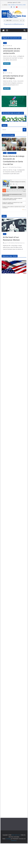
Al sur (5, 43)
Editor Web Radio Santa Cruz (18, 243)
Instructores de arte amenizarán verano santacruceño (11, 50)
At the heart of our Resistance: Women (11, 238)
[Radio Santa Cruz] (3, 30)
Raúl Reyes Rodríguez (17, 167)
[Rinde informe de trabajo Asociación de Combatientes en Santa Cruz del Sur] (14, 144)
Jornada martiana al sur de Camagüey (13, 77)
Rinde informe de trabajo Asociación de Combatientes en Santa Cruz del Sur (13, 160)
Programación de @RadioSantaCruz (14, 24)
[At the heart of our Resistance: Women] (14, 225)
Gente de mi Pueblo (12, 152)
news (5, 234)
